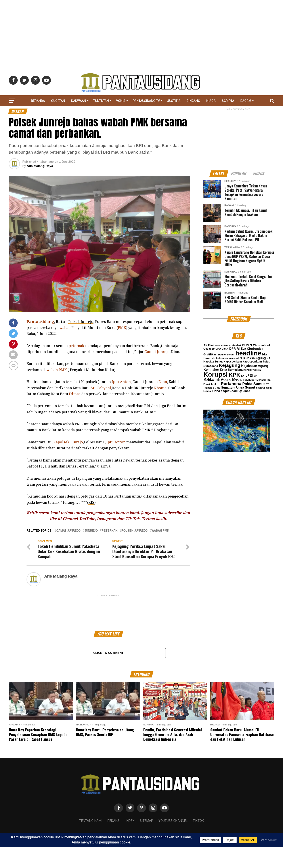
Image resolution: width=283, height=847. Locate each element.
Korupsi (215, 374)
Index (130, 821)
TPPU (216, 391)
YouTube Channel (173, 821)
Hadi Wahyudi (226, 354)
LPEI (249, 375)
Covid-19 (209, 348)
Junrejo (91, 530)
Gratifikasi (210, 354)
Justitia (173, 101)
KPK (234, 375)
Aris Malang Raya (40, 166)
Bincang (193, 101)
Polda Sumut (253, 384)
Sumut (250, 387)
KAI (269, 358)
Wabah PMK (160, 530)
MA (255, 375)
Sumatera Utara (232, 387)
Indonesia (222, 358)
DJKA (225, 348)
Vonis (120, 101)
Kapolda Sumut (213, 361)
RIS (91, 502)
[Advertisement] (141, 31)
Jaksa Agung (256, 358)
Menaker (250, 379)
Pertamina (231, 383)
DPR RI (234, 348)
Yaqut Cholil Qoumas (235, 391)
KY (243, 375)
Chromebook (262, 345)
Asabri (236, 345)
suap (216, 387)
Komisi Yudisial (252, 369)
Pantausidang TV (146, 101)
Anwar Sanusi (223, 345)
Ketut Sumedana (231, 369)
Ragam (245, 101)
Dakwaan (78, 101)
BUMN (247, 345)
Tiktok (198, 821)
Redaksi (113, 821)
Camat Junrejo (68, 530)
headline (248, 353)
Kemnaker (211, 369)
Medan (238, 379)
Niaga (211, 101)
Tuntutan (101, 101)
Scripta (228, 101)
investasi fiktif (237, 358)
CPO (218, 348)
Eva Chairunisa (252, 348)
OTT (217, 384)
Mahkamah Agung (217, 379)
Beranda (38, 101)
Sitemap (146, 821)
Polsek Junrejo (80, 321)
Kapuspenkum (233, 361)
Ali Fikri (208, 345)
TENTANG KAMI (90, 821)
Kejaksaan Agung (254, 366)
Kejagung (229, 365)
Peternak (109, 530)
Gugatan (58, 101)
